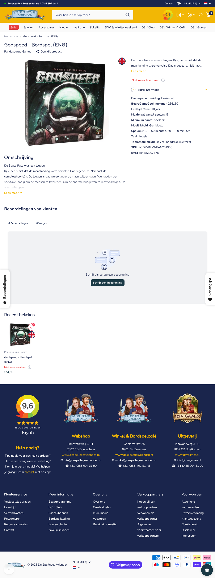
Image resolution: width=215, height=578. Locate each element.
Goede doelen (102, 507)
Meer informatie (61, 494)
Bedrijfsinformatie (104, 524)
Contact (169, 3)
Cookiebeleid (190, 524)
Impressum (189, 536)
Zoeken (127, 15)
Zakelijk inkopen (59, 530)
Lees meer (138, 71)
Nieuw (63, 27)
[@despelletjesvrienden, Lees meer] (180, 15)
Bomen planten (58, 524)
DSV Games (199, 27)
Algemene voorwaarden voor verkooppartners (149, 530)
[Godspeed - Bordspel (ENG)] (20, 335)
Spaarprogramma (60, 502)
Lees (11, 193)
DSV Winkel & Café (173, 27)
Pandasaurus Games (17, 52)
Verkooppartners (150, 494)
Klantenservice (15, 494)
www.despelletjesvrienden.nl (81, 455)
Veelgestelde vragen (17, 502)
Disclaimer (188, 530)
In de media (100, 513)
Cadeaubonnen (58, 513)
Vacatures (99, 519)
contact (29, 472)
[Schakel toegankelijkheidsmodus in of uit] (179, 3)
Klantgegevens (191, 519)
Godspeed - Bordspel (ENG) (18, 359)
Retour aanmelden (16, 524)
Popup (163, 80)
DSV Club (55, 507)
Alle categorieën (29, 27)
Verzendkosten (14, 513)
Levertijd (10, 507)
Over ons (100, 494)
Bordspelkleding (59, 519)
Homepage (11, 36)
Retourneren (12, 519)
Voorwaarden (192, 494)
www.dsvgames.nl (187, 455)
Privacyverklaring (193, 513)
